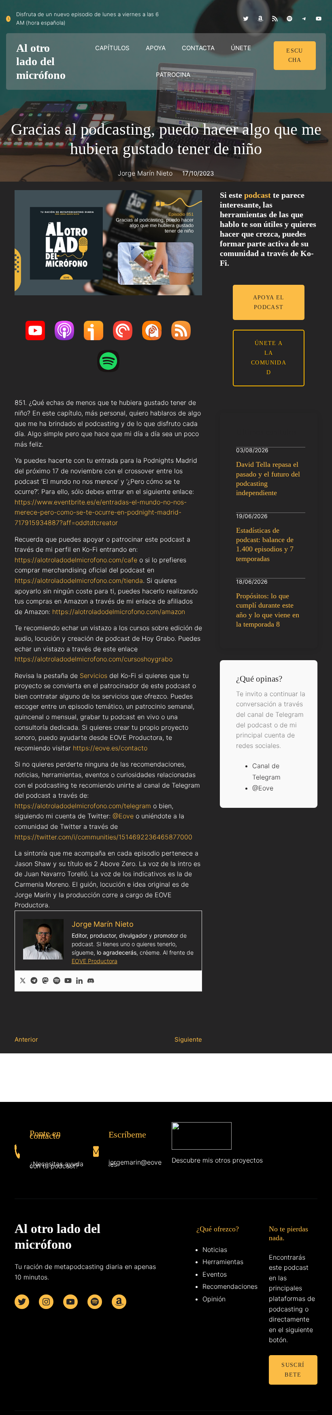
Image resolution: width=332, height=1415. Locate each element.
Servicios (93, 675)
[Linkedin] (79, 981)
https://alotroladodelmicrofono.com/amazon (118, 612)
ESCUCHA (294, 56)
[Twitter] (22, 981)
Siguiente (188, 1039)
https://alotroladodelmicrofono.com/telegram (83, 806)
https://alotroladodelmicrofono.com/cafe (76, 560)
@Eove (123, 816)
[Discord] (90, 981)
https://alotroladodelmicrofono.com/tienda (79, 580)
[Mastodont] (45, 981)
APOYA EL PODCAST (269, 302)
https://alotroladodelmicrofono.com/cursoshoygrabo (93, 659)
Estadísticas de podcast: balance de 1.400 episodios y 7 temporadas (265, 544)
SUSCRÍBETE (292, 1370)
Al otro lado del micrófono (41, 61)
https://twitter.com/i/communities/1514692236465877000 (103, 837)
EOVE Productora (94, 960)
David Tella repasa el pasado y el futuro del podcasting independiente (268, 478)
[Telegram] (34, 981)
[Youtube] (68, 981)
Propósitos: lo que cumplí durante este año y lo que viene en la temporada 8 (267, 610)
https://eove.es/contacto (110, 748)
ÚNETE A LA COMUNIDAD (268, 357)
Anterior (26, 1039)
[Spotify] (56, 981)
